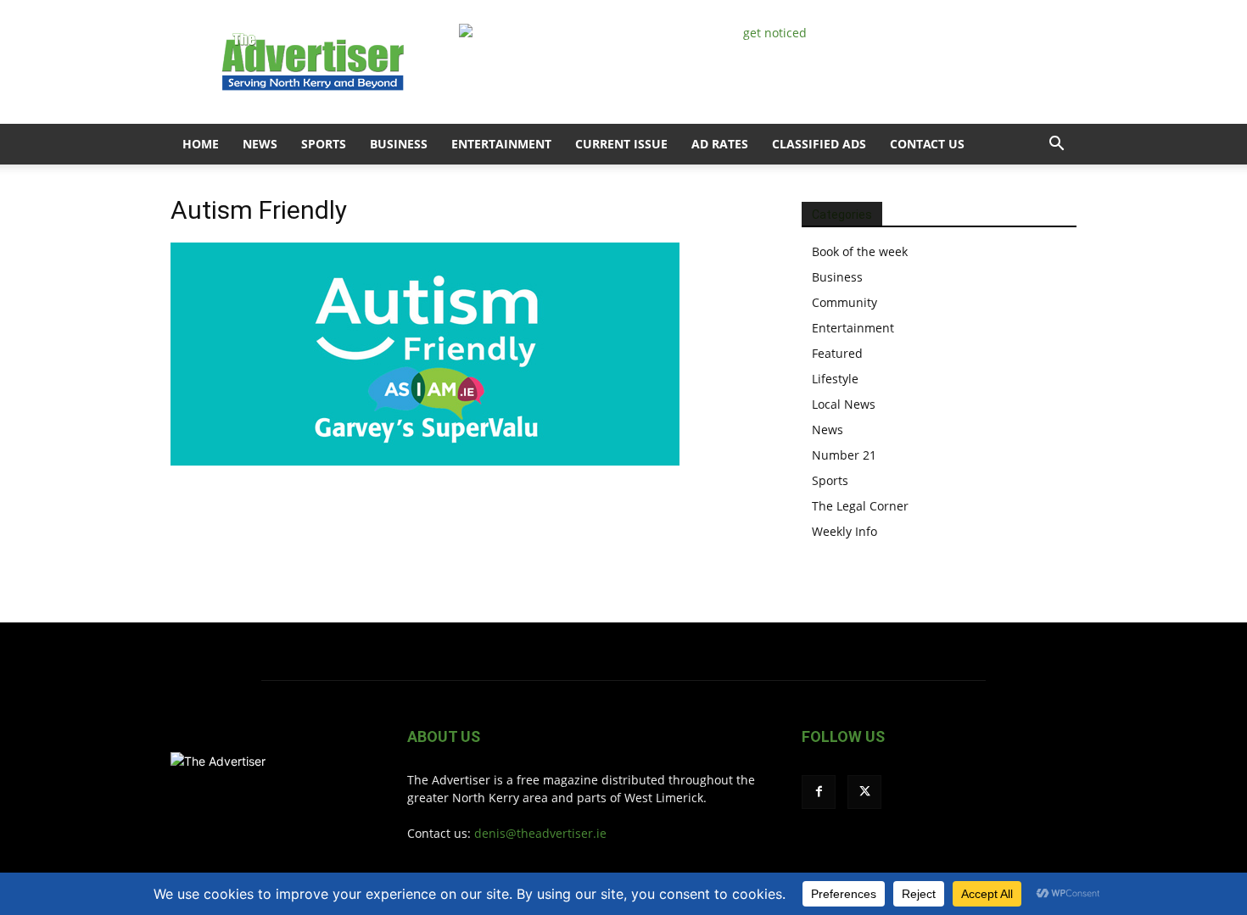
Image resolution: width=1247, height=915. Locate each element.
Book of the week (860, 251)
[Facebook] (819, 792)
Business (399, 144)
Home (200, 144)
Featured (837, 353)
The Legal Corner (860, 506)
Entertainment (501, 144)
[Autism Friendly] (425, 461)
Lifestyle (835, 379)
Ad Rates (719, 144)
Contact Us (927, 144)
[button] (1056, 145)
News (260, 144)
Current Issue (621, 144)
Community (844, 302)
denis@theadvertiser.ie (540, 833)
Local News (843, 404)
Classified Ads (819, 144)
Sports (323, 144)
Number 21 (844, 455)
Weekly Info (844, 531)
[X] (864, 792)
